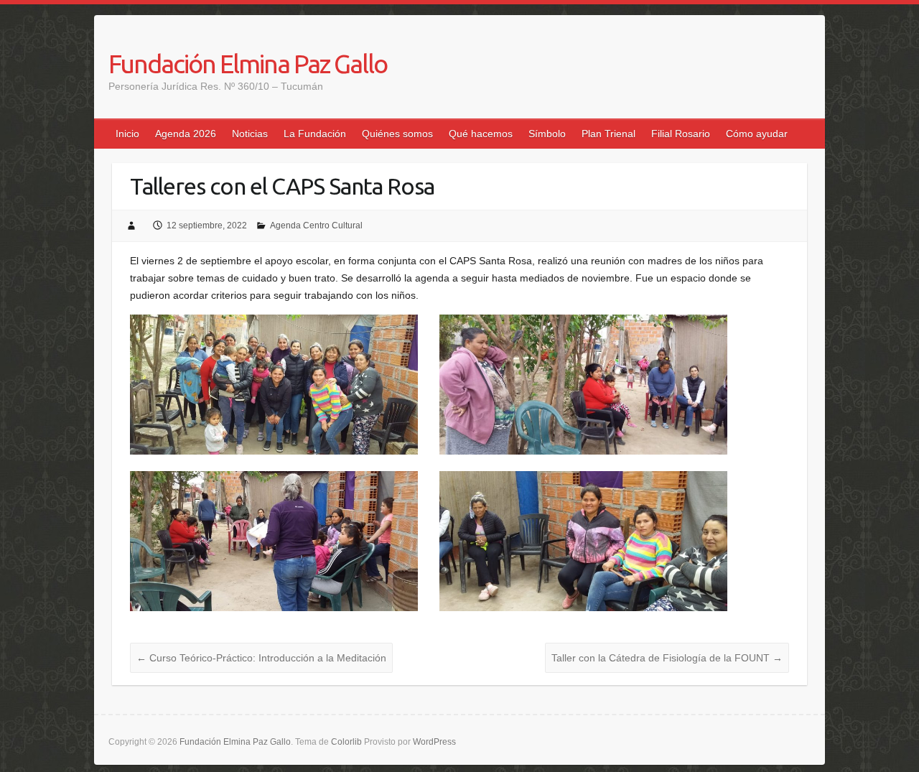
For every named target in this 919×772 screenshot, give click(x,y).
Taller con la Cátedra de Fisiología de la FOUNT (667, 658)
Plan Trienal (608, 133)
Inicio (127, 133)
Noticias (250, 133)
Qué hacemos (481, 133)
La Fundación (315, 133)
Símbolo (547, 133)
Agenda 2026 (185, 133)
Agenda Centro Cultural (316, 225)
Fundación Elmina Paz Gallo (247, 63)
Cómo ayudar (757, 133)
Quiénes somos (397, 133)
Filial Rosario (680, 133)
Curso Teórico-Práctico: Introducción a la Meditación (261, 658)
